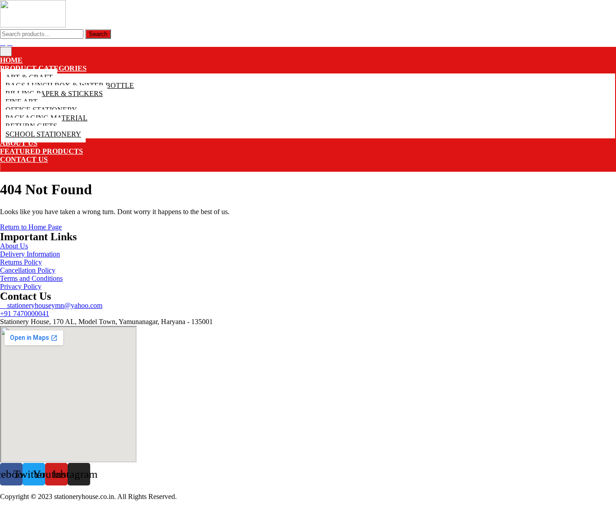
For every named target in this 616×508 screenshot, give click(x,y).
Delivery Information (30, 254)
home (11, 60)
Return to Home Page (31, 227)
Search (98, 34)
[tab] (6, 51)
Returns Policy (21, 262)
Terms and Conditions (31, 278)
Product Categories (43, 68)
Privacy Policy (20, 286)
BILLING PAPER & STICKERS (54, 93)
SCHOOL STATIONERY (43, 134)
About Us (18, 143)
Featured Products (41, 151)
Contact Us (24, 159)
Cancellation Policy (27, 270)
